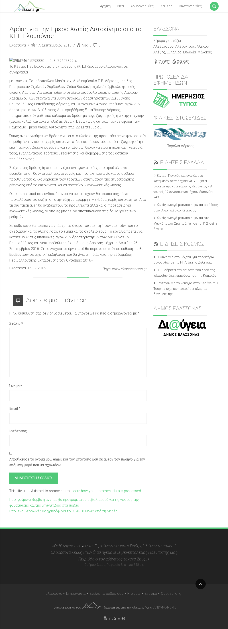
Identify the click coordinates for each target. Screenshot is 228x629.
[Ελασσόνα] (29, 6)
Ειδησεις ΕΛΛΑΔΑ (182, 162)
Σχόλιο (16, 323)
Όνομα (15, 386)
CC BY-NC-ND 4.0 (164, 607)
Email (14, 408)
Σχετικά (151, 593)
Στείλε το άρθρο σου (106, 593)
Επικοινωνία (76, 593)
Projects (133, 593)
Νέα (120, 6)
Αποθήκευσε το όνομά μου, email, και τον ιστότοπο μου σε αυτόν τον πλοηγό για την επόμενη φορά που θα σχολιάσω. (77, 462)
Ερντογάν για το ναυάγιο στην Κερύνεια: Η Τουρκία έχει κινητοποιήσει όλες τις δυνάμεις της (185, 288)
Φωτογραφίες (190, 6)
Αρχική (105, 6)
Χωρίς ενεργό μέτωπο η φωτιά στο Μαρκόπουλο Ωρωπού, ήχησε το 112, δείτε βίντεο (185, 223)
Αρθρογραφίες (142, 6)
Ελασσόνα (18, 45)
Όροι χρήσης (171, 593)
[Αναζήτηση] (214, 5)
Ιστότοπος (18, 431)
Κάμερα (167, 6)
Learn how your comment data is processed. (106, 491)
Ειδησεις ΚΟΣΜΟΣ (182, 244)
